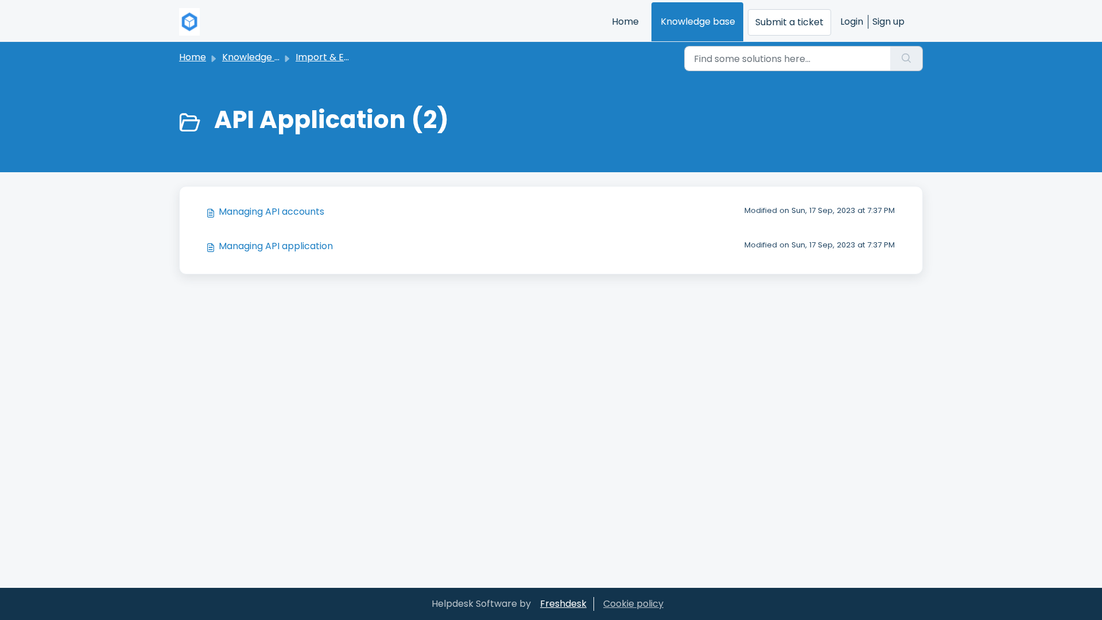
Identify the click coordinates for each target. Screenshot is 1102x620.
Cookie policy (633, 603)
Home (625, 21)
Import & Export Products (354, 57)
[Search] (906, 58)
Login (851, 21)
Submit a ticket (789, 22)
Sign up (888, 21)
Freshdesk (563, 603)
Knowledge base (698, 21)
